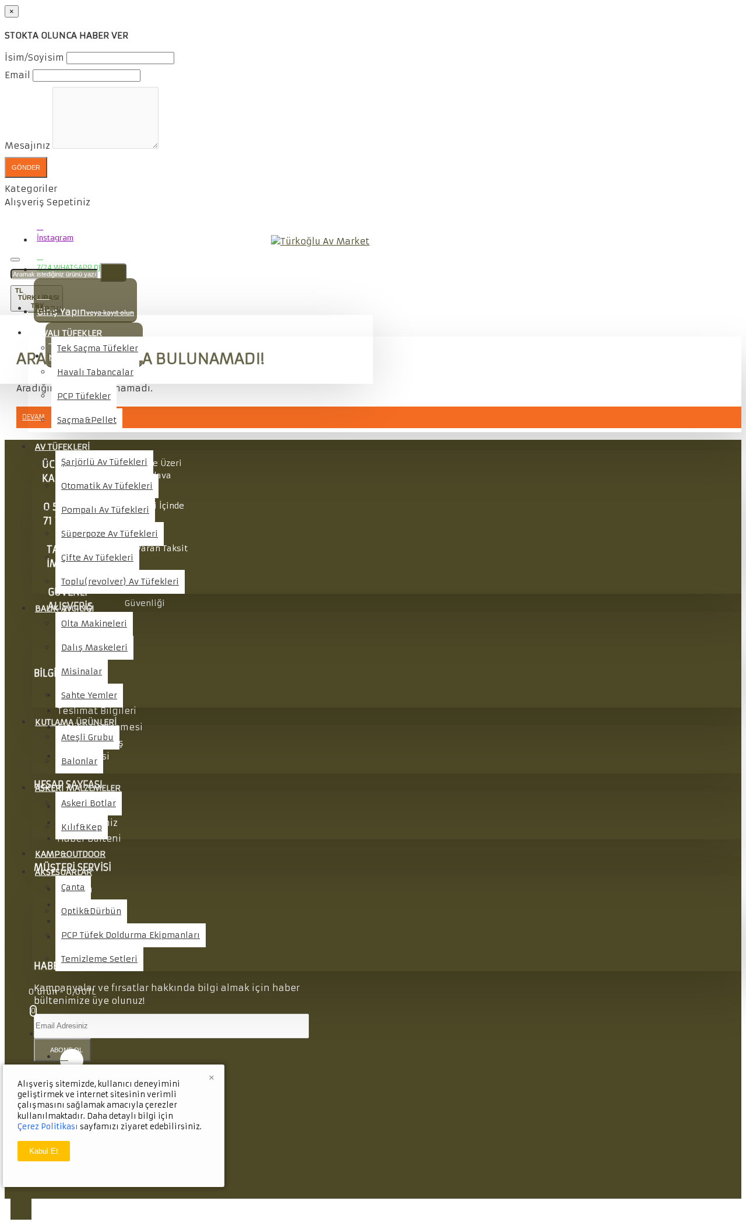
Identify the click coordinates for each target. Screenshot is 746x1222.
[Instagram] (71, 1060)
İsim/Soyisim (34, 57)
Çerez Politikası (47, 1127)
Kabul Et (43, 1151)
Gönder (26, 167)
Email (17, 74)
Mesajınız (27, 145)
